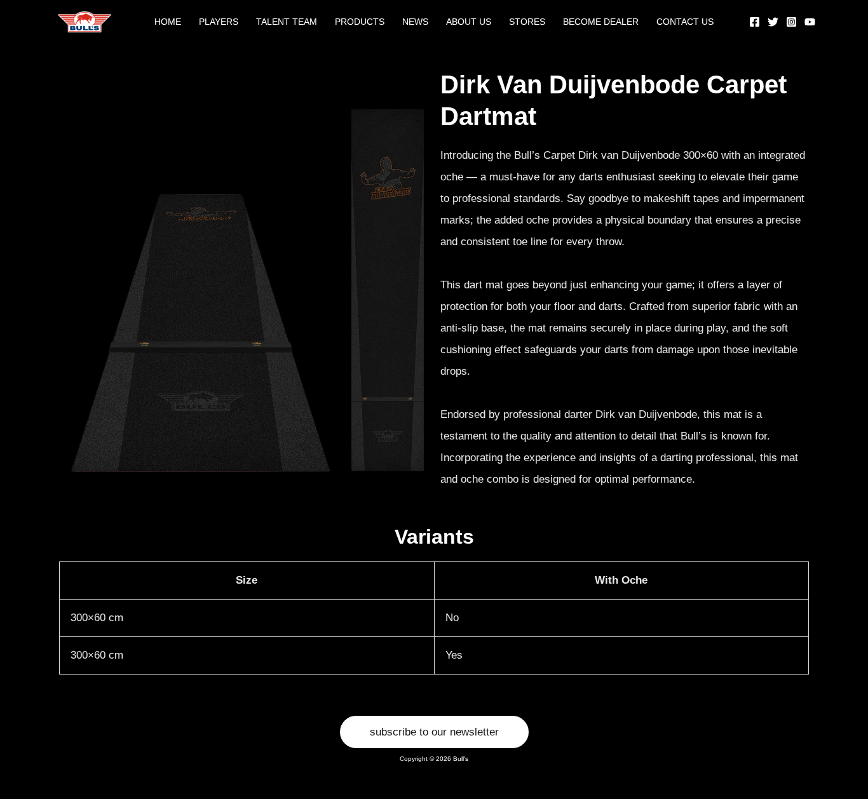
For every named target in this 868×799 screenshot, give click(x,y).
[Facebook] (754, 22)
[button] (434, 732)
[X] (773, 22)
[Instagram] (791, 22)
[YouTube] (809, 22)
